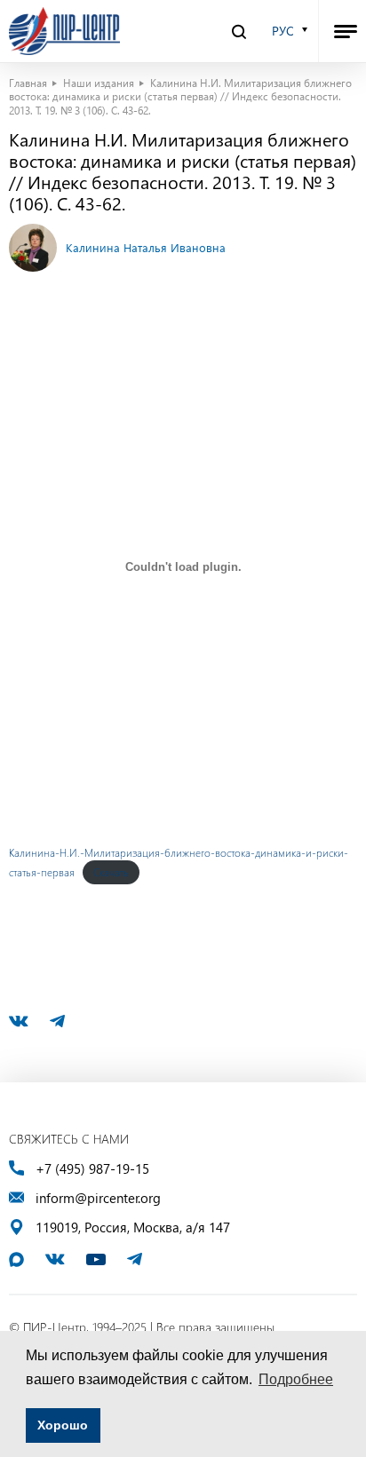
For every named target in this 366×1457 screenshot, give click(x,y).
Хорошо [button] (62, 1425)
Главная (28, 82)
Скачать (111, 872)
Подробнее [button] (296, 1379)
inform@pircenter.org (98, 1198)
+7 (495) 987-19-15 (92, 1168)
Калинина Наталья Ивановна (146, 247)
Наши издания (98, 82)
